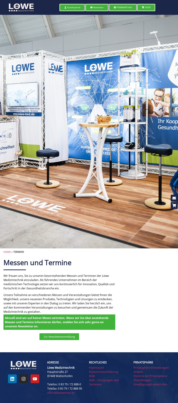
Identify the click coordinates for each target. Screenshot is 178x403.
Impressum (96, 368)
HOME (7, 251)
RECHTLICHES (98, 362)
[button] (65, 362)
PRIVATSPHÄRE (143, 362)
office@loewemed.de (61, 393)
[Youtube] (35, 378)
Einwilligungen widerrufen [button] (150, 384)
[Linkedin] (12, 378)
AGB (92, 376)
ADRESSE (53, 362)
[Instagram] (23, 378)
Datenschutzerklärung (103, 372)
